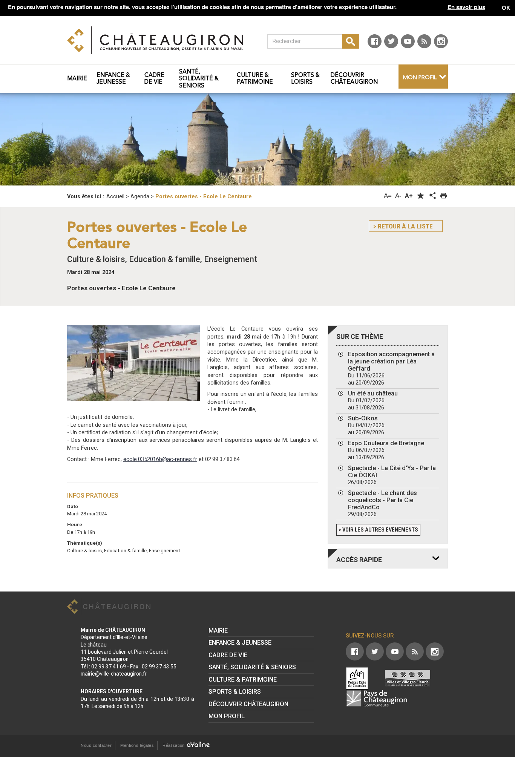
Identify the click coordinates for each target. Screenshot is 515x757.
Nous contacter (96, 745)
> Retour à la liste (403, 226)
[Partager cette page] (432, 196)
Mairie (218, 630)
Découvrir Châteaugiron (248, 704)
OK (506, 7)
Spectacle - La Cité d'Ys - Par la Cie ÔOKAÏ (392, 475)
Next (475, 142)
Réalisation (174, 745)
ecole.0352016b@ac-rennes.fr (160, 459)
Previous (39, 142)
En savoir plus (466, 7)
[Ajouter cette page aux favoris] (420, 195)
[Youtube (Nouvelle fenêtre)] (408, 41)
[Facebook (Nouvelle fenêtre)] (375, 41)
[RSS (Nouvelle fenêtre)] (424, 41)
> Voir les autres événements (378, 530)
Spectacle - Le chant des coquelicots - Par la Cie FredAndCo (382, 503)
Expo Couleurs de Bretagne (386, 450)
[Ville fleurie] (407, 678)
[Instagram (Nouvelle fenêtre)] (441, 41)
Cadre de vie (227, 655)
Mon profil (420, 78)
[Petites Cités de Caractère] (357, 678)
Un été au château (373, 400)
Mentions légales (137, 745)
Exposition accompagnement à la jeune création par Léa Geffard (391, 368)
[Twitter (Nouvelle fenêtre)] (391, 41)
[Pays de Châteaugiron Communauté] (377, 698)
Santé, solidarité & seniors (252, 667)
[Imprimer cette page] (443, 195)
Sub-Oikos (366, 425)
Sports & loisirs (234, 691)
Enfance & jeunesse (239, 642)
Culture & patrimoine (242, 679)
